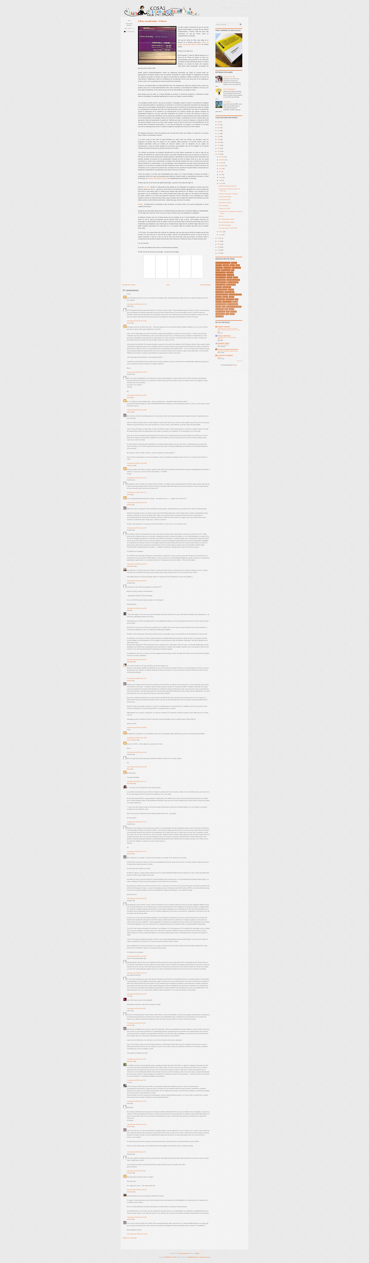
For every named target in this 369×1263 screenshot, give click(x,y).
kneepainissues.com (205, 1257)
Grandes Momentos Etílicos (233, 280)
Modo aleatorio (227, 267)
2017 (218, 145)
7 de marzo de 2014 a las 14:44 (136, 1217)
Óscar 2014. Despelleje (225, 225)
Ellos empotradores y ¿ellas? (226, 219)
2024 (218, 125)
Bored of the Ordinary (223, 345)
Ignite (226, 309)
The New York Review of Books (157, 178)
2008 (218, 253)
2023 (218, 128)
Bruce (232, 270)
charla (227, 311)
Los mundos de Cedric (221, 282)
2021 (218, 133)
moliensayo (230, 289)
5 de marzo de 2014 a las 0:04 (136, 1008)
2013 (218, 238)
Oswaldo (129, 1173)
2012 (218, 241)
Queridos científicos (220, 285)
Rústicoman (218, 297)
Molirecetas (218, 302)
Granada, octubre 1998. (225, 196)
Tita (128, 996)
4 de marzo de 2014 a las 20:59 (136, 727)
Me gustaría (218, 287)
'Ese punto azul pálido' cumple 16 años (227, 351)
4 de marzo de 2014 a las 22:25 (136, 822)
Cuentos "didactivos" (221, 275)
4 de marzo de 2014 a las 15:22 (136, 492)
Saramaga (130, 662)
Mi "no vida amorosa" (233, 282)
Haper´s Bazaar (219, 309)
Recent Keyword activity (221, 289)
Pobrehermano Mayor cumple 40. (228, 186)
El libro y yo (130, 28)
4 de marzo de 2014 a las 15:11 (136, 478)
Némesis (141, 204)
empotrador (233, 311)
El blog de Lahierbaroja (224, 336)
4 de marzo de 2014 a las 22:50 (136, 956)
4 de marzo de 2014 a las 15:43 (136, 502)
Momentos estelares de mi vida (223, 263)
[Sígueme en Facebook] (229, 9)
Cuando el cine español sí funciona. (228, 194)
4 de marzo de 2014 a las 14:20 (136, 372)
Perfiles (237, 265)
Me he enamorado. (224, 205)
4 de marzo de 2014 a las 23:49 (136, 994)
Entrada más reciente (128, 285)
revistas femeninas (220, 314)
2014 (218, 154)
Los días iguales (219, 292)
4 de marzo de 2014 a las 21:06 (136, 738)
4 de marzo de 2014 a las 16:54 (136, 581)
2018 (218, 142)
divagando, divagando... (224, 326)
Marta (129, 769)
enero (220, 235)
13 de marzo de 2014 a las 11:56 (137, 1234)
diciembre (222, 157)
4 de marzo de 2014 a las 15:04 (136, 463)
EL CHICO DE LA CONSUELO (225, 355)
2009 (218, 250)
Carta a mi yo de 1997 (229, 76)
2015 (218, 151)
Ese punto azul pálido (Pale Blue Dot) (228, 349)
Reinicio (219, 357)
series (227, 314)
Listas (236, 299)
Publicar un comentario (130, 1238)
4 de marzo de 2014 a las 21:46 (136, 752)
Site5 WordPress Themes (170, 1257)
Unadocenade (230, 272)
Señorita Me (130, 566)
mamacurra (130, 465)
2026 (218, 122)
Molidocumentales (225, 270)
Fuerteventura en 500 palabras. (234, 306)
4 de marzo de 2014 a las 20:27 (136, 678)
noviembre (222, 160)
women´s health (219, 316)
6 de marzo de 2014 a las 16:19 (136, 1190)
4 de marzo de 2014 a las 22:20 (136, 767)
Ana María (130, 783)
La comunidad (230, 275)
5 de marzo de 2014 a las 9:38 (136, 1080)
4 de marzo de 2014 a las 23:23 (136, 973)
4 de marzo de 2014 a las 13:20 (136, 304)
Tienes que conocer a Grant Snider (228, 228)
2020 (218, 136)
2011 (218, 244)
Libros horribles (230, 299)
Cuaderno (231, 297)
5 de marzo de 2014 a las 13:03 (136, 1124)
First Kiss (221, 216)
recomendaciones (236, 267)
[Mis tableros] (246, 9)
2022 (218, 130)
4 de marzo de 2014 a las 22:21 (136, 781)
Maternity (232, 265)
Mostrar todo (239, 360)
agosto (221, 168)
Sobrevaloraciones (227, 302)
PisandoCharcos (227, 287)
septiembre (222, 165)
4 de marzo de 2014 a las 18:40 (136, 608)
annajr (129, 323)
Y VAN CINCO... (227, 102)
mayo (220, 177)
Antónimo (130, 1192)
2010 (218, 247)
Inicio (168, 285)
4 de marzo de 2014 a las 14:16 (136, 321)
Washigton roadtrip (220, 311)
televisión (232, 314)
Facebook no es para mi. (225, 202)
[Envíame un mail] (235, 9)
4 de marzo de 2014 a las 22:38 (136, 898)
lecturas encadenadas (233, 304)
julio (220, 171)
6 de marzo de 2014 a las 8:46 (136, 1171)
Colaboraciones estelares (222, 294)
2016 (218, 148)
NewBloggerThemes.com (193, 1257)
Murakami (231, 309)
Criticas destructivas (220, 272)
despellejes (229, 277)
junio (220, 174)
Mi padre (235, 277)
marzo (221, 183)
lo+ (128, 1082)
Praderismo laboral (229, 292)
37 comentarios (130, 31)
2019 (218, 139)
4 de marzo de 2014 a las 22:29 (136, 851)
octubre (221, 163)
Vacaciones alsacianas (221, 304)
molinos (129, 412)
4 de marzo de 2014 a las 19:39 (136, 659)
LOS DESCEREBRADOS (229, 89)
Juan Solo (147, 187)
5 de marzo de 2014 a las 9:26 (136, 1023)
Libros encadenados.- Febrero (152, 21)
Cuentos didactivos (220, 299)
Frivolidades (226, 265)
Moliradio (235, 302)
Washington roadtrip (220, 277)
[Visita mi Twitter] (224, 9)
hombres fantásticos (220, 280)
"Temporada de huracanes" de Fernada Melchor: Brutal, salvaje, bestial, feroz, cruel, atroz (228, 329)
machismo (218, 306)
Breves (223, 306)
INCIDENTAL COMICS (223, 343)
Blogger (234, 365)
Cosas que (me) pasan (183, 1253)
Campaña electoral (230, 285)
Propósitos (225, 297)
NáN (128, 610)
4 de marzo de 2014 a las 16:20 (136, 564)
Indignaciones (219, 267)
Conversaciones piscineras (235, 294)
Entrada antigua (205, 285)
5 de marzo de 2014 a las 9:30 (136, 1059)
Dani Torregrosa (132, 740)
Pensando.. (233, 263)
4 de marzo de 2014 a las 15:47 (136, 528)
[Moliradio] (240, 9)
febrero (221, 232)
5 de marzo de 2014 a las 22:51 (136, 1152)
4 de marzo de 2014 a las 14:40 (136, 410)
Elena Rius (130, 1061)
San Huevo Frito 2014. (224, 199)
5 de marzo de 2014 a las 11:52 (136, 1101)
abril (220, 180)
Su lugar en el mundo (224, 208)
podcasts (218, 270)
